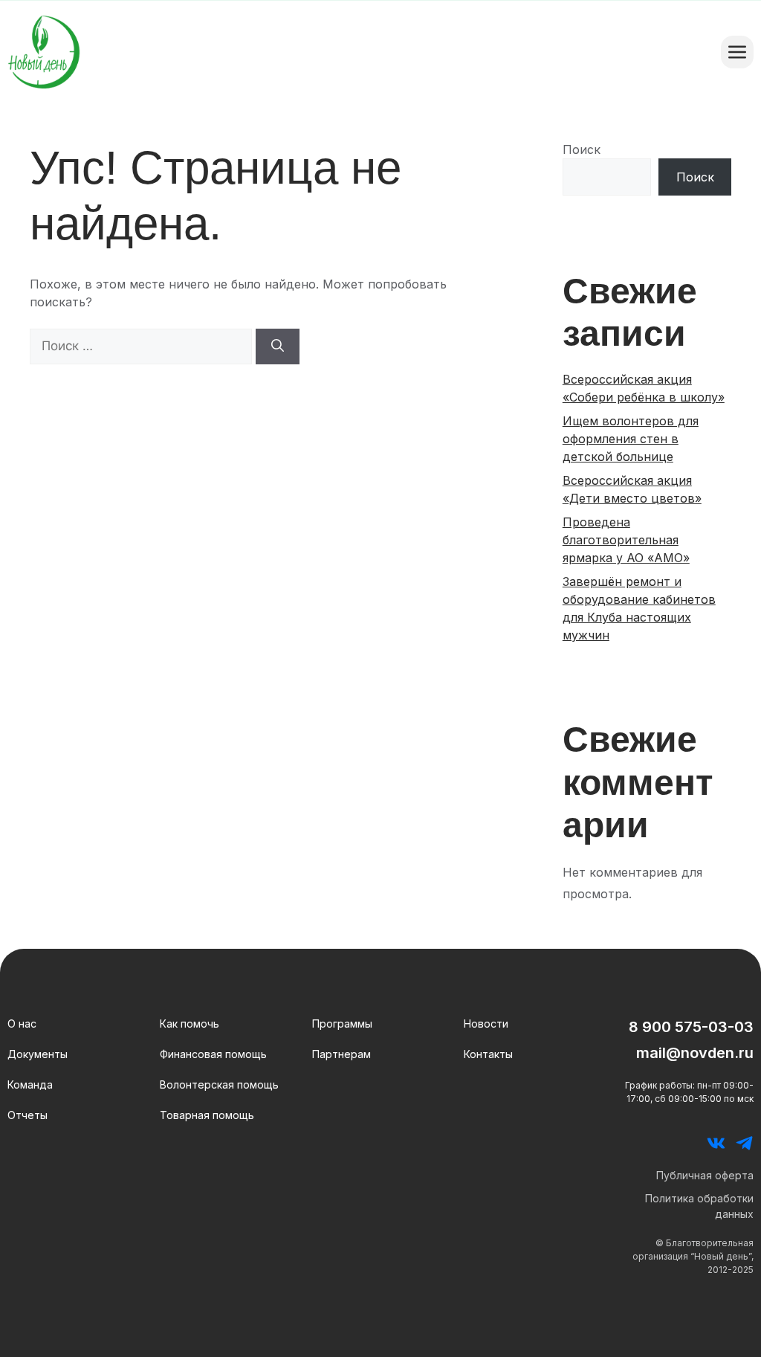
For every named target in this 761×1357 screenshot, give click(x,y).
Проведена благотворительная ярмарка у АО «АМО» (626, 540)
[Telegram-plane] (744, 1143)
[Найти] (277, 346)
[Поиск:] (143, 345)
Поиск (581, 149)
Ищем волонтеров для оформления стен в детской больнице (631, 438)
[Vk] (716, 1143)
